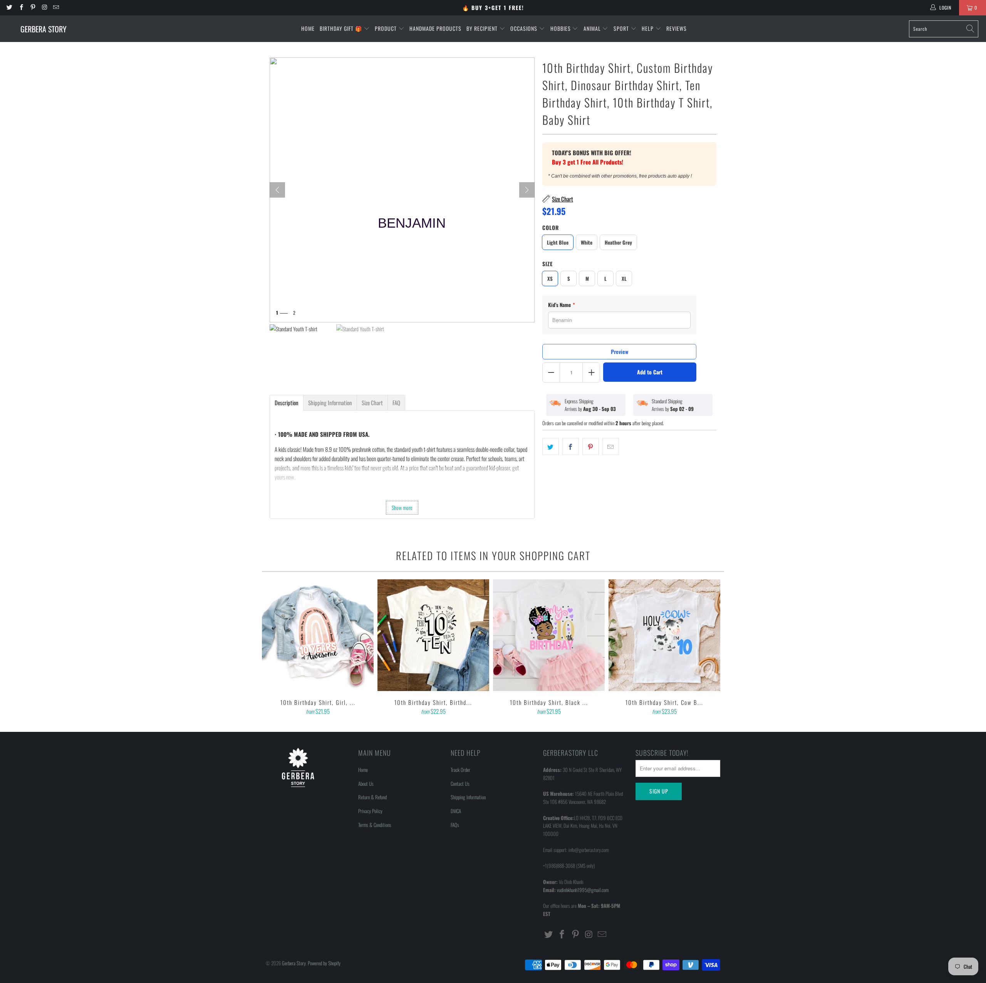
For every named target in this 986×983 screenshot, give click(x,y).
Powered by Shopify (324, 963)
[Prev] (277, 190)
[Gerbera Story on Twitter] (9, 7)
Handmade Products (435, 28)
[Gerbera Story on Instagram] (44, 7)
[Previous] (273, 647)
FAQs (455, 825)
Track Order (460, 769)
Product (386, 28)
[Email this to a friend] (610, 446)
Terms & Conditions (374, 825)
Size (547, 264)
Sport (622, 28)
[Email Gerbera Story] (55, 7)
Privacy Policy (370, 811)
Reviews (676, 28)
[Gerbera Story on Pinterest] (32, 7)
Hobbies (561, 28)
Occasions (524, 28)
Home (308, 28)
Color (550, 227)
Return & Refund (372, 797)
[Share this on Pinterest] (590, 446)
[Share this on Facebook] (570, 446)
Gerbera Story (294, 963)
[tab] (287, 403)
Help (648, 28)
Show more (402, 507)
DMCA (456, 811)
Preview (619, 351)
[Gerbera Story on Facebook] (20, 7)
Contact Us (460, 783)
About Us (366, 783)
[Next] (527, 190)
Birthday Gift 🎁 (342, 28)
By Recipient (482, 28)
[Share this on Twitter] (550, 446)
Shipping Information (468, 797)
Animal (593, 28)
